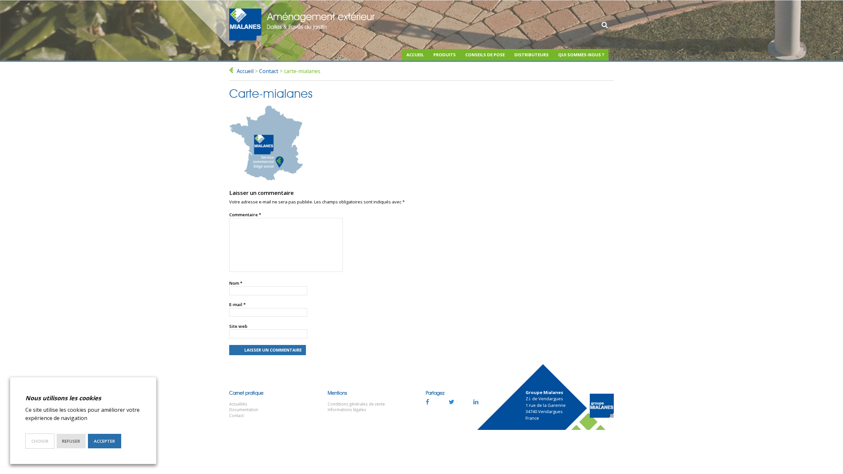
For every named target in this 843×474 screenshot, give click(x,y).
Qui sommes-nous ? (581, 55)
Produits (444, 55)
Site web (238, 326)
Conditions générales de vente (356, 404)
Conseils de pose (485, 55)
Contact (268, 71)
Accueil (415, 55)
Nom (235, 283)
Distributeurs (531, 55)
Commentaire (245, 215)
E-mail (237, 304)
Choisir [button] (39, 441)
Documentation (243, 409)
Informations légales (347, 409)
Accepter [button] (104, 441)
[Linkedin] (476, 402)
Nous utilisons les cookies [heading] (63, 398)
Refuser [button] (71, 441)
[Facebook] (427, 402)
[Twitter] (451, 402)
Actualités (238, 404)
